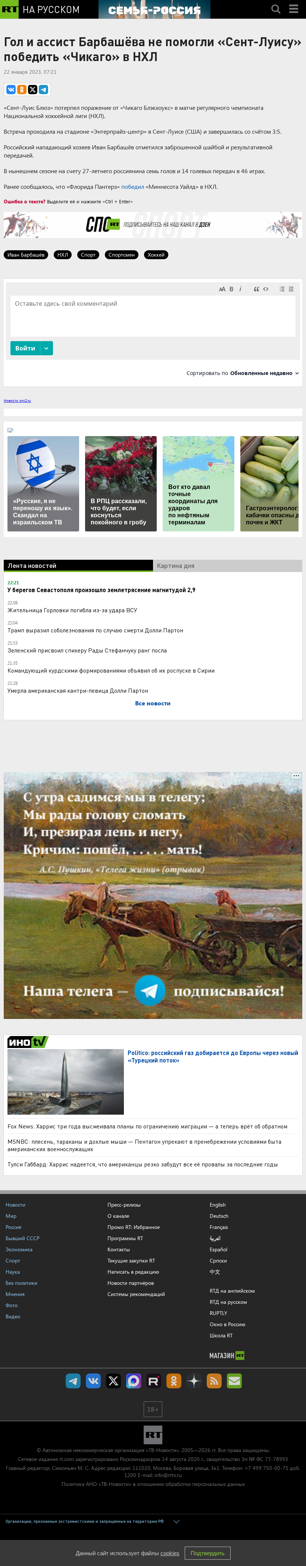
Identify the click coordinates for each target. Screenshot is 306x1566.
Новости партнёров (130, 1282)
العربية (215, 1238)
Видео (13, 1316)
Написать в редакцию (133, 1271)
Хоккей (156, 254)
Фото (12, 1305)
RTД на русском (228, 1301)
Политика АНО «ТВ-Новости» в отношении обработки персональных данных (153, 1483)
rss (214, 1380)
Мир (11, 1215)
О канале (118, 1215)
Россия (13, 1226)
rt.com (66, 1458)
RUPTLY (218, 1312)
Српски (218, 1260)
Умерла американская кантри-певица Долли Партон (77, 690)
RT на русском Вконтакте (93, 1380)
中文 (215, 1271)
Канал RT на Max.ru (133, 1380)
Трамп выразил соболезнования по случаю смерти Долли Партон (95, 630)
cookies (169, 1553)
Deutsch (219, 1216)
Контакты (118, 1249)
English (218, 1204)
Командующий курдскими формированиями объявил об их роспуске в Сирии (111, 670)
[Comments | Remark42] (153, 332)
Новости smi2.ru (17, 400)
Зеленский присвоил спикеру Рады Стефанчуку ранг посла (87, 650)
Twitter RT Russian (113, 1380)
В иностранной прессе (29, 1042)
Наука (13, 1271)
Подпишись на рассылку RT (234, 1380)
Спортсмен (122, 254)
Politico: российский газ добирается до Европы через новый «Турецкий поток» (213, 1056)
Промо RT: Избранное (133, 1226)
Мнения (15, 1293)
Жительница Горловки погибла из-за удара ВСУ (72, 610)
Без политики (21, 1282)
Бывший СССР (23, 1238)
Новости (15, 1204)
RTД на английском (232, 1290)
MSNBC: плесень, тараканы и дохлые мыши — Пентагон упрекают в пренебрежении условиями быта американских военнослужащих (144, 1145)
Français (219, 1227)
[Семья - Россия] (154, 9)
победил (132, 186)
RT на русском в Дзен (194, 1380)
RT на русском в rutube (153, 1380)
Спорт (88, 254)
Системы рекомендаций (136, 1293)
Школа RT (221, 1335)
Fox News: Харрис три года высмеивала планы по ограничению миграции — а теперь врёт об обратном (147, 1126)
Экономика (19, 1249)
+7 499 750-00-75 (266, 1467)
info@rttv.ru (168, 1474)
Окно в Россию (227, 1324)
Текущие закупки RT (131, 1260)
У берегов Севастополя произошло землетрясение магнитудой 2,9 (101, 590)
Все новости (153, 703)
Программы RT (125, 1238)
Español (218, 1249)
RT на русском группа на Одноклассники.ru (173, 1380)
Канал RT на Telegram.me (73, 1380)
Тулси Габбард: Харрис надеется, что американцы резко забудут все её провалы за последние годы (142, 1164)
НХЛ (62, 254)
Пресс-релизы (124, 1204)
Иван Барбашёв (25, 254)
